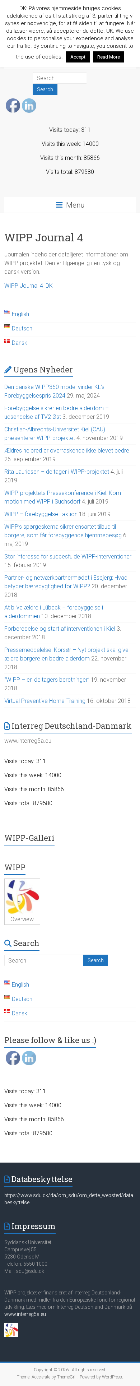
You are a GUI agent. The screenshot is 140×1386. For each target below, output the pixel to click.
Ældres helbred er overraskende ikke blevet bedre (66, 450)
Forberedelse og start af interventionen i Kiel (59, 628)
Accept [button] (77, 57)
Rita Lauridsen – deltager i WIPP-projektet (56, 471)
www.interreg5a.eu (25, 1314)
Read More (108, 57)
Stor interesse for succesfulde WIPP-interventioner (67, 556)
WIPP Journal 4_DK (28, 285)
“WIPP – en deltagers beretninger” (46, 679)
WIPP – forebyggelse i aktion (41, 514)
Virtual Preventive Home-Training (44, 700)
